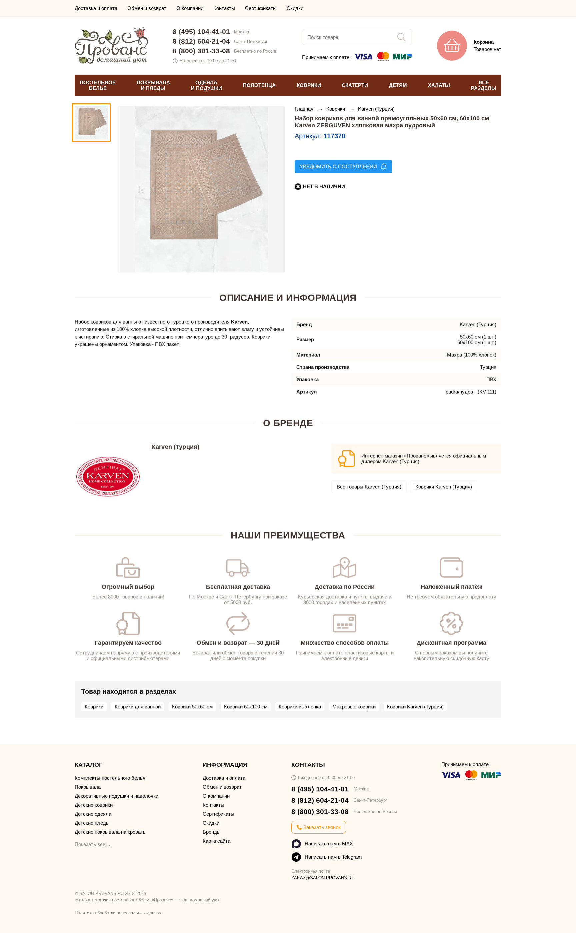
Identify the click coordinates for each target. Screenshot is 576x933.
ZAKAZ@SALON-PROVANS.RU (322, 877)
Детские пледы (92, 823)
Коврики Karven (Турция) (443, 486)
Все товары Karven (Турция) (369, 486)
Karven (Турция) (376, 109)
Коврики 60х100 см (245, 706)
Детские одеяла (93, 814)
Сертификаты (261, 8)
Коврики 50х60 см (192, 706)
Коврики (336, 109)
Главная (305, 109)
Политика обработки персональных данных (118, 912)
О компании (189, 8)
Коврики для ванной (138, 706)
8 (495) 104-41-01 (201, 31)
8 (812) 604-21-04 (201, 41)
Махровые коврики (354, 706)
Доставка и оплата (96, 8)
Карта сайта (216, 841)
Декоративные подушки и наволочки (116, 796)
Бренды (212, 832)
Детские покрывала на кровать (110, 832)
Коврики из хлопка (300, 706)
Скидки (295, 8)
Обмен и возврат (146, 8)
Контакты (224, 8)
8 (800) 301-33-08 (201, 51)
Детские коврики (94, 805)
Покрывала (88, 787)
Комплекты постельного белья (110, 778)
